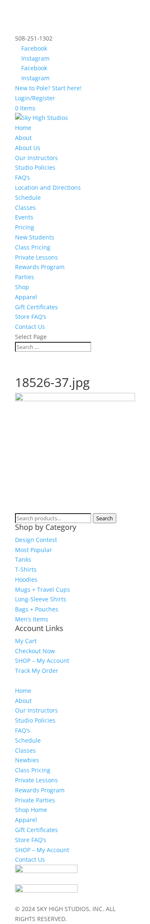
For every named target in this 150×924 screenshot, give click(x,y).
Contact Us (30, 327)
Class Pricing (32, 247)
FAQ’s (22, 177)
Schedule (28, 197)
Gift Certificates (36, 307)
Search (104, 518)
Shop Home (31, 810)
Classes (25, 207)
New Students (34, 237)
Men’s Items (31, 619)
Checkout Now (35, 651)
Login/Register (35, 98)
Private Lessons (36, 257)
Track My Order (36, 671)
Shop (22, 287)
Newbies (27, 760)
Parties (24, 277)
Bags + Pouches (36, 609)
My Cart (26, 641)
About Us (27, 148)
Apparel (26, 297)
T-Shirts (26, 569)
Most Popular (33, 550)
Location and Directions (48, 187)
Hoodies (26, 579)
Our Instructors (36, 158)
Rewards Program (40, 267)
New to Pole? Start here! (48, 88)
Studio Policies (35, 167)
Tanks (23, 559)
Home (23, 128)
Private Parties (35, 800)
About (23, 701)
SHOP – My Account (42, 660)
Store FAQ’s (30, 317)
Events (24, 217)
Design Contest (36, 540)
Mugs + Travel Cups (42, 589)
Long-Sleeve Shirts (40, 599)
